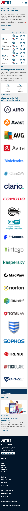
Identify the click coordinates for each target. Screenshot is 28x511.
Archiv (2, 66)
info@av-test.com (8, 488)
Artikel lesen (4, 430)
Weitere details (5, 94)
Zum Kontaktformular (7, 453)
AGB (2, 501)
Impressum (14, 501)
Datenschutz (7, 501)
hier (25, 22)
